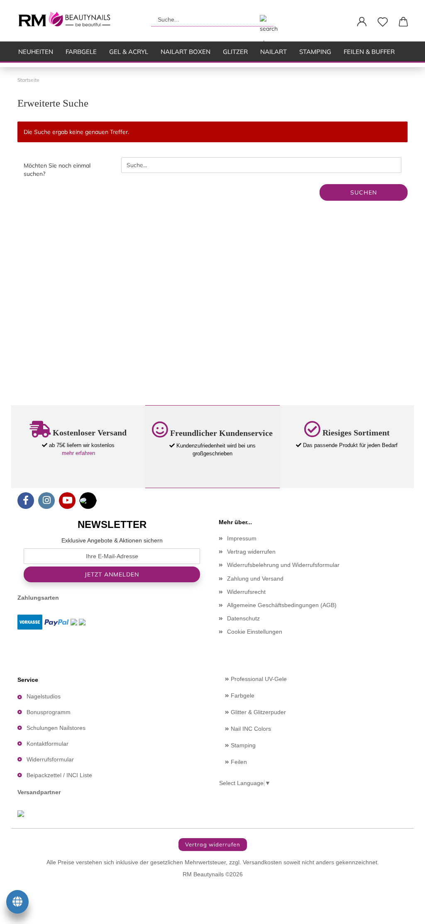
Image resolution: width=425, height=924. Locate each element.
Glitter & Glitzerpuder (257, 712)
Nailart (273, 52)
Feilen (238, 762)
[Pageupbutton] (402, 911)
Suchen (363, 192)
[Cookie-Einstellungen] (17, 903)
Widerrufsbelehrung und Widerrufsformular (283, 565)
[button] (362, 21)
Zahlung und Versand (255, 578)
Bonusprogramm (49, 712)
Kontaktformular (47, 743)
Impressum (241, 538)
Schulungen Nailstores (56, 728)
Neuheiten (35, 52)
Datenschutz (243, 618)
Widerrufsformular (50, 759)
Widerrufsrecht (246, 591)
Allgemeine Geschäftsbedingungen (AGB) (282, 605)
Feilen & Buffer (369, 52)
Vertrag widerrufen (251, 551)
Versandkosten (262, 862)
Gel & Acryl (128, 52)
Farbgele (81, 52)
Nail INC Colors (250, 728)
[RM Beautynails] (67, 20)
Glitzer (235, 52)
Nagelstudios (44, 696)
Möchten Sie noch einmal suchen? (57, 170)
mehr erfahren (78, 453)
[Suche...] (264, 19)
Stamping (315, 52)
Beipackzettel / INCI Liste (59, 775)
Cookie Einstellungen (254, 631)
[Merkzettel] (382, 21)
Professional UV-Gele (258, 679)
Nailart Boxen (185, 52)
